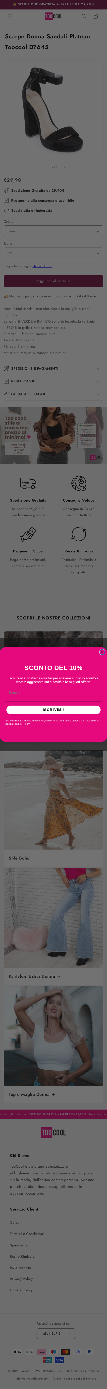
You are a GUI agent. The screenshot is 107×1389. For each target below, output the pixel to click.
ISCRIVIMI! (53, 710)
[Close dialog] (102, 652)
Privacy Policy (21, 723)
